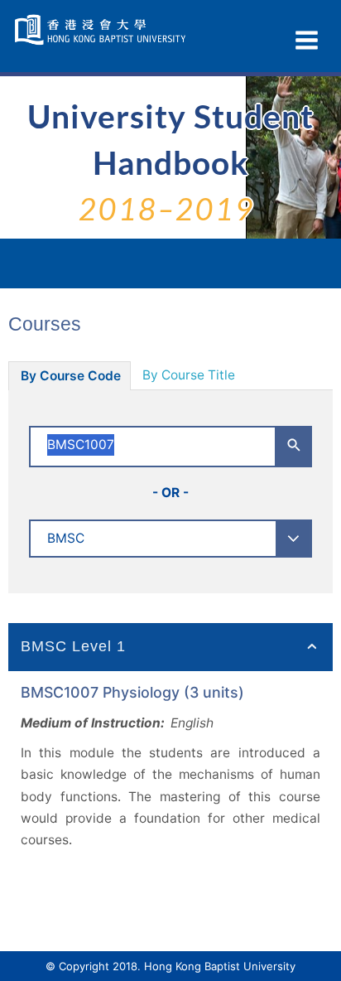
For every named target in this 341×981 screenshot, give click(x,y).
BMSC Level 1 (73, 646)
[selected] (102, 30)
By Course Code (71, 376)
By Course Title (188, 375)
